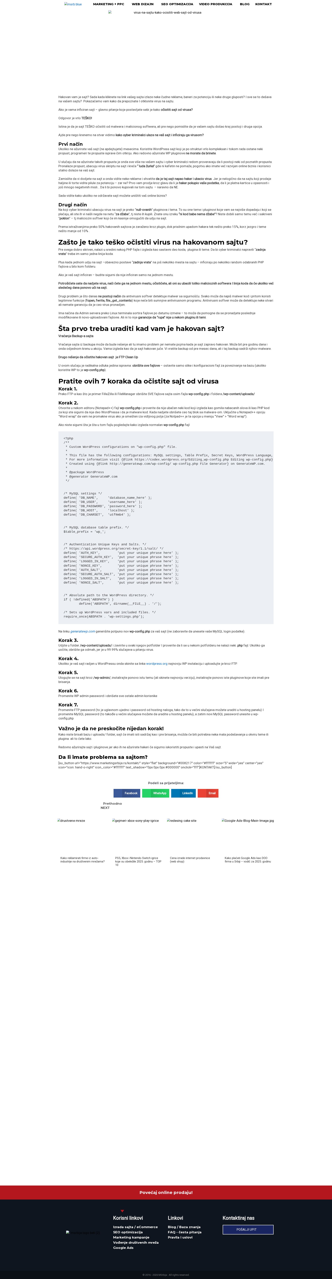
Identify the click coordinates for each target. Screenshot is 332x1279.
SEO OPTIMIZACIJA (177, 4)
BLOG (245, 4)
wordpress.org (157, 664)
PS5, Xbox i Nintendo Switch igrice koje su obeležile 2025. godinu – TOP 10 (138, 861)
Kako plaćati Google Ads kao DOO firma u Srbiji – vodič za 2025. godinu (248, 859)
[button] (109, 4)
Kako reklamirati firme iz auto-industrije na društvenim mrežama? (83, 859)
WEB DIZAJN (143, 4)
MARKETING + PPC (108, 4)
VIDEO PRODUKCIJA (215, 4)
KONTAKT (263, 4)
